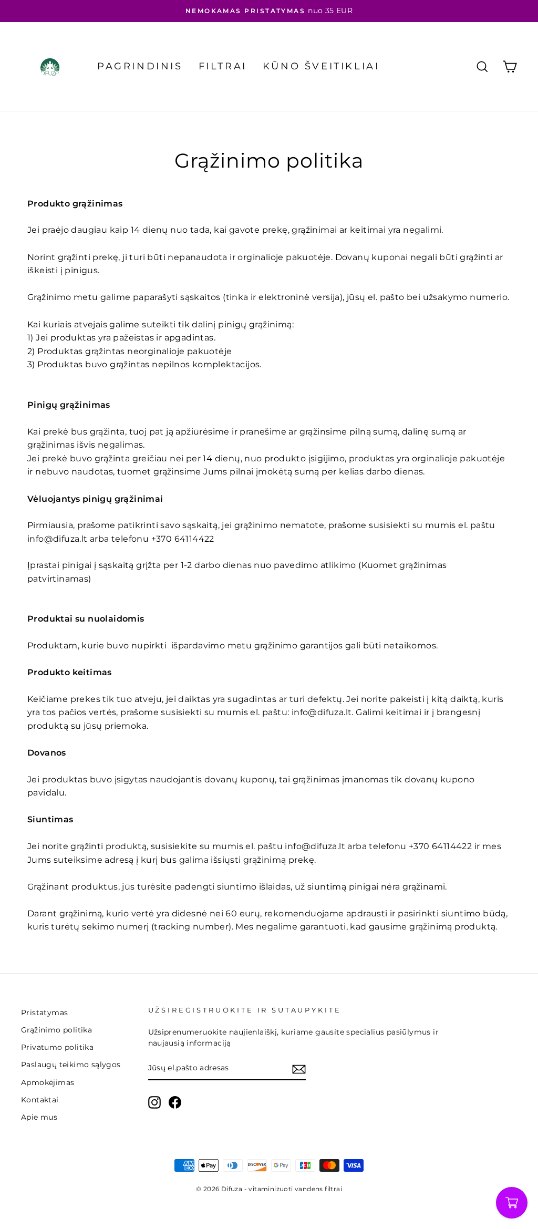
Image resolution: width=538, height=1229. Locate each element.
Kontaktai (40, 1100)
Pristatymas (44, 1012)
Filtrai (223, 66)
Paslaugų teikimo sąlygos (71, 1064)
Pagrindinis (140, 66)
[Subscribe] (299, 1069)
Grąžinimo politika (56, 1030)
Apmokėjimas (47, 1082)
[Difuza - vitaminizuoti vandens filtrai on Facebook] (175, 1102)
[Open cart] (511, 1202)
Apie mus (39, 1117)
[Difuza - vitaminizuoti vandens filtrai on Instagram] (154, 1102)
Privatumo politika (57, 1047)
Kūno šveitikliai (321, 66)
